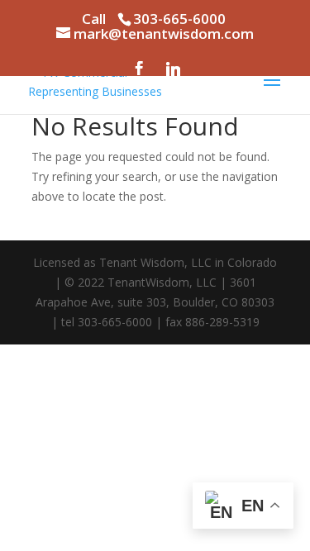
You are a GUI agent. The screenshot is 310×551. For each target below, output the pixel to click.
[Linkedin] (172, 69)
